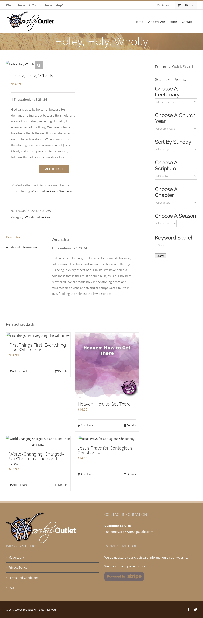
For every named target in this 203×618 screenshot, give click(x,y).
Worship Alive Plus (37, 217)
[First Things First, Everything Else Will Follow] (38, 336)
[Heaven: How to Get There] (107, 365)
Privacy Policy (17, 567)
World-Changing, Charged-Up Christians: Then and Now (36, 458)
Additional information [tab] (21, 247)
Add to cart (54, 169)
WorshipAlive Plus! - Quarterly (51, 191)
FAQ (11, 588)
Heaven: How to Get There (104, 404)
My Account (16, 557)
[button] (39, 65)
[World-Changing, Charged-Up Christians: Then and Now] (38, 442)
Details (62, 371)
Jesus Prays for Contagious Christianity (105, 450)
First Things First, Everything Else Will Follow (37, 347)
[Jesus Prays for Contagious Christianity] (107, 439)
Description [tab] (14, 237)
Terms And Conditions (23, 578)
